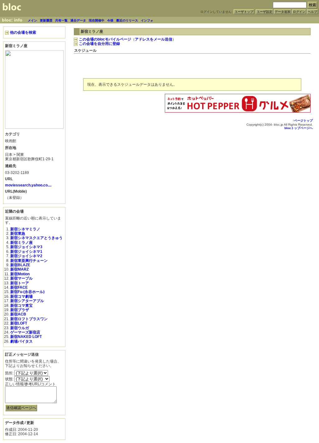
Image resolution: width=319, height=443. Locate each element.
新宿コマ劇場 (21, 296)
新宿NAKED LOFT (26, 337)
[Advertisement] (238, 64)
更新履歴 (46, 20)
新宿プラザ (19, 310)
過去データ (78, 20)
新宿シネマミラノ (25, 229)
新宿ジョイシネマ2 (26, 256)
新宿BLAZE (20, 265)
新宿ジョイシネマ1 (26, 251)
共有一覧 (61, 20)
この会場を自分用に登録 (99, 43)
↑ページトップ (303, 120)
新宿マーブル (21, 278)
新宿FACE (19, 287)
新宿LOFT (18, 323)
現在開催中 (96, 20)
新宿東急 (17, 233)
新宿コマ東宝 (21, 305)
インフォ (147, 20)
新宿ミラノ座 (21, 242)
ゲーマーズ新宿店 (25, 332)
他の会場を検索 (23, 32)
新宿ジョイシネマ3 (26, 247)
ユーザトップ (244, 11)
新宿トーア (19, 283)
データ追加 (282, 11)
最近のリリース (127, 20)
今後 (110, 20)
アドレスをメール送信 (153, 39)
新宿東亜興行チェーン (29, 260)
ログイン (299, 11)
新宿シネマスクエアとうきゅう (36, 238)
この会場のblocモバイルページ (105, 39)
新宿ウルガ (19, 328)
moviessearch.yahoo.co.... (28, 185)
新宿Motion (20, 274)
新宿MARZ (19, 269)
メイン (32, 20)
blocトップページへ (298, 128)
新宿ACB (18, 314)
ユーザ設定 (264, 11)
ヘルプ (312, 11)
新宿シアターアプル (27, 301)
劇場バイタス (21, 341)
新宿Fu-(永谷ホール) (27, 292)
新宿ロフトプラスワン (29, 319)
